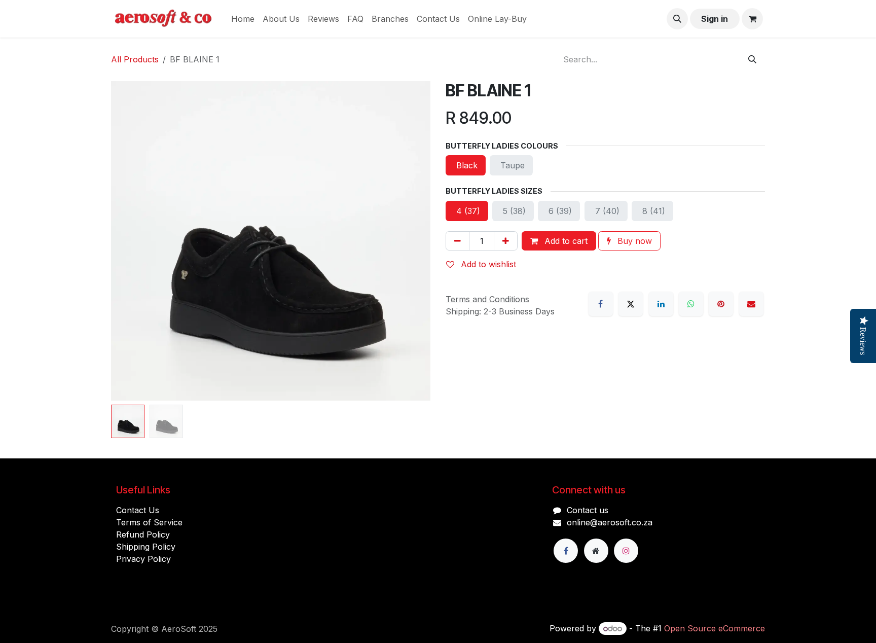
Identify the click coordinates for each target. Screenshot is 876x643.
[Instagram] (626, 551)
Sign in (714, 19)
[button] (677, 18)
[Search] (752, 59)
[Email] (751, 304)
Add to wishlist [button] (487, 264)
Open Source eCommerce (714, 628)
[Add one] (506, 241)
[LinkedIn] (661, 304)
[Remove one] (457, 241)
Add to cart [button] (565, 241)
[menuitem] (243, 19)
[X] (630, 304)
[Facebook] (601, 304)
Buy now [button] (633, 241)
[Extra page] (596, 551)
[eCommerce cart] (752, 18)
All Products (135, 59)
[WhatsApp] (691, 304)
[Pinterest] (721, 304)
